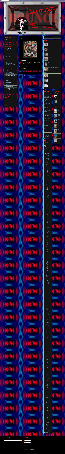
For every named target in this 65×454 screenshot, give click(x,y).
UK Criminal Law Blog (9, 69)
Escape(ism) (47, 342)
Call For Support (8, 77)
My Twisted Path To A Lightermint (47, 283)
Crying (47, 233)
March (47, 162)
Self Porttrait (47, 218)
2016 (46, 144)
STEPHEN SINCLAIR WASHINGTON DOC (8, 57)
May (47, 159)
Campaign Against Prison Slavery (28, 449)
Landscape (47, 289)
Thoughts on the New (47, 171)
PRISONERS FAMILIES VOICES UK (10, 55)
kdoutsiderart (8, 52)
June (47, 158)
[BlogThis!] (22, 60)
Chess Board (47, 396)
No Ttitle (47, 268)
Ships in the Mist (47, 425)
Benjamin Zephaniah (47, 345)
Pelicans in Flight (59, 120)
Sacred (7, 60)
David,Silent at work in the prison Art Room (47, 222)
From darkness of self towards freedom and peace (47, 229)
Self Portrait (47, 390)
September (47, 153)
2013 (46, 146)
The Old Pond (47, 251)
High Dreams (47, 354)
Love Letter (47, 168)
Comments (26, 442)
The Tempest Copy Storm (47, 326)
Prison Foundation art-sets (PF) (47, 121)
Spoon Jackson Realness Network (9, 60)
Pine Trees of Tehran (47, 211)
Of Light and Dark (47, 244)
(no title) (45, 72)
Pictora (45, 116)
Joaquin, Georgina (51, 74)
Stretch (7, 91)
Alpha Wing (47, 356)
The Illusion (47, 201)
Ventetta (47, 411)
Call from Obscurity (47, 265)
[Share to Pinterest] (25, 60)
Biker (46, 332)
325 (24, 448)
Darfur (47, 267)
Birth (46, 391)
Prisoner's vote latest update (10, 73)
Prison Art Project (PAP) (47, 119)
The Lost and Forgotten (47, 383)
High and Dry (47, 401)
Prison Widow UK (8, 62)
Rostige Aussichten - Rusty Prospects (54, 67)
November (47, 150)
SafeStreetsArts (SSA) (46, 128)
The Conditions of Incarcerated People (47, 186)
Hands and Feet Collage (47, 301)
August (47, 155)
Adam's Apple (47, 257)
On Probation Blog (8, 48)
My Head (58, 139)
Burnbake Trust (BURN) (46, 100)
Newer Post (21, 72)
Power (47, 405)
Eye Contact (50, 62)
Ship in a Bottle (59, 115)
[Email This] (21, 60)
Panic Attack (50, 43)
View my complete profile (8, 41)
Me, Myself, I (47, 414)
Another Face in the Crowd (47, 348)
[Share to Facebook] (24, 60)
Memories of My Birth (47, 330)
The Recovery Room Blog (9, 86)
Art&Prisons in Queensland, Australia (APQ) (47, 97)
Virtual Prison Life (47, 255)
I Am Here (47, 311)
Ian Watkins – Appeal (9, 70)
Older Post (39, 72)
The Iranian (46, 131)
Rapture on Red (47, 336)
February (47, 427)
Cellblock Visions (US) (47, 102)
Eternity (47, 252)
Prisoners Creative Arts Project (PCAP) (47, 123)
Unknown (7, 39)
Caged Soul (47, 408)
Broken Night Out (47, 236)
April (47, 161)
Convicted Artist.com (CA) (47, 104)
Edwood (47, 359)
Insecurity (59, 125)
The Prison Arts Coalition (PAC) (46, 134)
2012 (46, 432)
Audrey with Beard (47, 398)
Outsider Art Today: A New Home (10, 52)
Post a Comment (23, 68)
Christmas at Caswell (47, 422)
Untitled (47, 178)
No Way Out (47, 270)
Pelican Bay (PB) (46, 115)
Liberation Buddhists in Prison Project (47, 111)
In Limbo (47, 240)
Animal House (47, 394)
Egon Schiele (47, 403)
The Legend (47, 316)
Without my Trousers (47, 322)
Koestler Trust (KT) (47, 109)
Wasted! (47, 309)
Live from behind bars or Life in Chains (47, 197)
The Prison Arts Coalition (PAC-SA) (46, 136)
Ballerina (47, 308)
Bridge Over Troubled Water (47, 339)
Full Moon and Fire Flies (47, 305)
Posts (26, 440)
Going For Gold (47, 294)
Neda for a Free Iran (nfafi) (47, 113)
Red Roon (47, 387)
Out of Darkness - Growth (47, 362)
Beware (47, 358)
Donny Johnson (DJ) (47, 105)
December (47, 147)
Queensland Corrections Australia (47, 126)
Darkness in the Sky (47, 165)
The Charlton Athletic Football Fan (47, 378)
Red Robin (47, 351)
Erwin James (8, 84)
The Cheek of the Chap (47, 367)
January (47, 430)
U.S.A (46, 406)
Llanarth (47, 419)
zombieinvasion (47, 242)
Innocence (47, 296)
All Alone (47, 365)
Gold (46, 298)
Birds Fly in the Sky (47, 292)
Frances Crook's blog (9, 67)
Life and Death (47, 386)
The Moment (47, 371)
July (47, 157)
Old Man (49, 52)
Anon (26, 62)
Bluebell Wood (47, 319)
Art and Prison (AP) (47, 95)
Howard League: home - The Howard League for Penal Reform (10, 89)
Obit (46, 275)
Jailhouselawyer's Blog (9, 72)
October (47, 152)
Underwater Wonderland (47, 417)
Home (30, 72)
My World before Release (47, 175)
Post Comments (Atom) (32, 75)
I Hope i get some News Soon (52, 57)
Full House (47, 274)
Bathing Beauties (59, 135)
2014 (46, 145)
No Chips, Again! (47, 287)
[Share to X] (23, 60)
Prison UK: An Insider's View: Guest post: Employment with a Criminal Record (10, 64)
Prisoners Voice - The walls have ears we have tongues (10, 76)
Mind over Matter (47, 214)
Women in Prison (8, 82)
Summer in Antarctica (51, 79)
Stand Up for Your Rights (47, 191)
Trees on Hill (47, 410)
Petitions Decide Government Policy (10, 50)
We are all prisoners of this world (47, 205)
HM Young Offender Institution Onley (33, 62)
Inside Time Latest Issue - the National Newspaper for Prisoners (10, 79)
